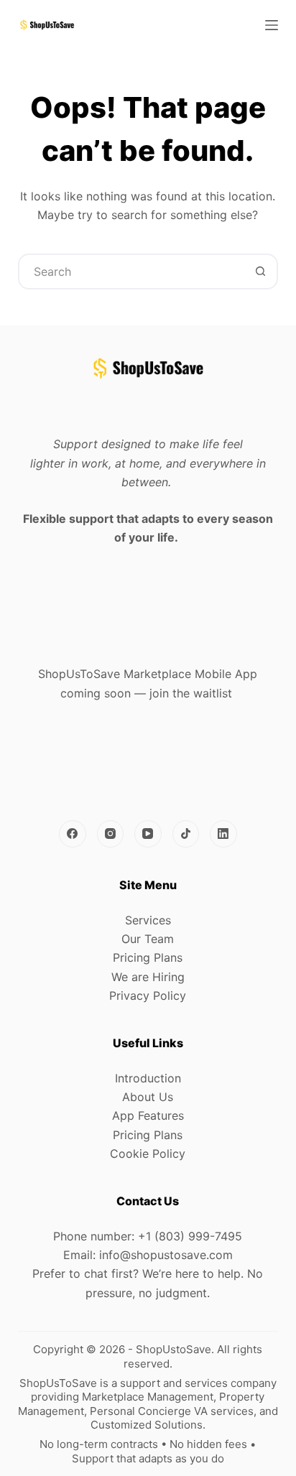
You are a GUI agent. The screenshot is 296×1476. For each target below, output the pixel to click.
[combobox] (131, 271)
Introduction (148, 1078)
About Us (147, 1097)
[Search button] (260, 271)
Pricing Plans (147, 957)
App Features (148, 1115)
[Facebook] (72, 834)
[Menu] (271, 25)
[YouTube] (148, 834)
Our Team (147, 939)
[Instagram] (110, 834)
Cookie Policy (147, 1153)
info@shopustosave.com (166, 1255)
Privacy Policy (147, 995)
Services (148, 920)
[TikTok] (186, 834)
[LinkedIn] (223, 834)
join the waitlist (191, 693)
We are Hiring (148, 977)
